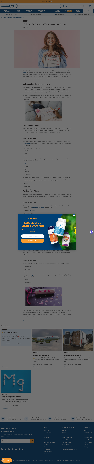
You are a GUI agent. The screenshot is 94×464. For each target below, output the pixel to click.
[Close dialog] (74, 215)
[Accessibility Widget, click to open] (91, 232)
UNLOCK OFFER (32, 241)
